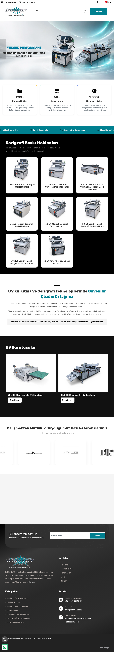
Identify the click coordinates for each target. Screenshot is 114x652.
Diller (109, 2)
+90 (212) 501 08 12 (28, 2)
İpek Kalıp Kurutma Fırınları (18, 614)
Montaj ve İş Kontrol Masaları (19, 618)
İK (97, 2)
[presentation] (6, 406)
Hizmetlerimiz (66, 569)
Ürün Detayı (21, 169)
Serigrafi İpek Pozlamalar (17, 606)
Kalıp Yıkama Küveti (15, 622)
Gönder (97, 536)
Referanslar (66, 573)
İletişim (64, 581)
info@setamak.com (10, 2)
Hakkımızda (65, 565)
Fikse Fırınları (12, 610)
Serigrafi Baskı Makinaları (17, 598)
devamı (31, 582)
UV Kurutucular (13, 602)
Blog (63, 577)
